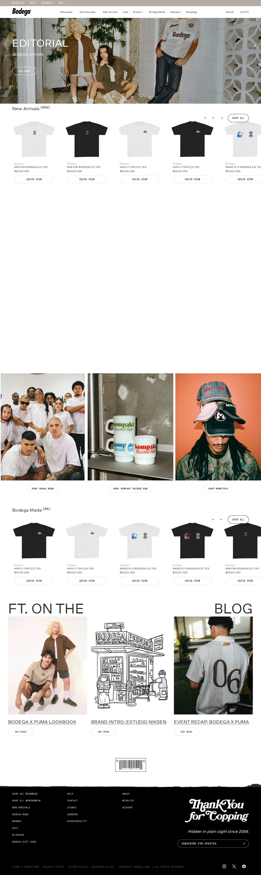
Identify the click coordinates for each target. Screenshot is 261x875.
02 (123, 96)
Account (47, 2)
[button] (67, 12)
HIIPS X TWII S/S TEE (133, 167)
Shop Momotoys (218, 488)
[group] (130, 61)
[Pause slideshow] (221, 118)
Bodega (138, 866)
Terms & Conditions (25, 866)
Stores (71, 807)
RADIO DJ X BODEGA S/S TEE (138, 568)
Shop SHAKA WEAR (43, 488)
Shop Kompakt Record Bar (130, 488)
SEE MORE (20, 731)
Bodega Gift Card (24, 841)
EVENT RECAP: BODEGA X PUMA (211, 722)
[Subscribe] (244, 844)
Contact (72, 800)
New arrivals (21, 807)
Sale (15, 828)
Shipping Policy (103, 866)
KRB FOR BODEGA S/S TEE (31, 167)
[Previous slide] (106, 97)
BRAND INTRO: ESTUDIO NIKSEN (128, 722)
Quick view (34, 179)
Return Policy (78, 866)
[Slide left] (206, 118)
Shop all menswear (25, 793)
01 (113, 96)
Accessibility (77, 821)
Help (33, 2)
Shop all (238, 118)
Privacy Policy (53, 866)
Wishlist (18, 2)
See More (186, 731)
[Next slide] (150, 97)
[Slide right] (213, 118)
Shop (24, 357)
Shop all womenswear (26, 800)
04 (141, 96)
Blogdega (18, 834)
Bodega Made (20, 814)
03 (132, 96)
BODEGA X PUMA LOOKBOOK (42, 722)
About (126, 793)
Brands (16, 821)
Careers (72, 814)
